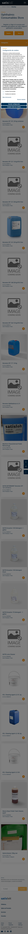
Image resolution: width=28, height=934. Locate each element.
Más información (7, 97)
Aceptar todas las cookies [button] (14, 107)
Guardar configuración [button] (14, 104)
